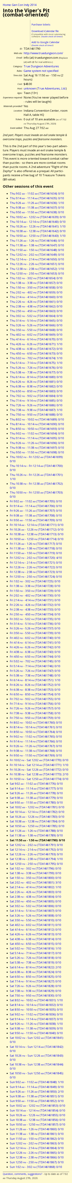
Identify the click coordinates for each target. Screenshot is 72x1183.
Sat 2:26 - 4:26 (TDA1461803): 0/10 (35, 892)
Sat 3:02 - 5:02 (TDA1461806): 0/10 (35, 906)
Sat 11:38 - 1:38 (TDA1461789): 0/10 (36, 835)
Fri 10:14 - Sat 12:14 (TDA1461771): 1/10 (39, 765)
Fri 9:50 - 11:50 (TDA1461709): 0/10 (36, 520)
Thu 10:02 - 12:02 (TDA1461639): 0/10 (38, 217)
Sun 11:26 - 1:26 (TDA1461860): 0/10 (37, 1129)
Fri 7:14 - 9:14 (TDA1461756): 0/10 (35, 704)
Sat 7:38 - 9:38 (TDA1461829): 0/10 (35, 991)
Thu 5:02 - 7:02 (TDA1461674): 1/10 (36, 358)
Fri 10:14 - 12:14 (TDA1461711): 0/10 (36, 525)
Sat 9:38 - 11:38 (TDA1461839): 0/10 (36, 1028)
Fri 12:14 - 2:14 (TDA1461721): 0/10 (36, 562)
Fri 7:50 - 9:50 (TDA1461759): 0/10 (35, 718)
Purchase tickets (40, 24)
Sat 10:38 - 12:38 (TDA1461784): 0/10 (37, 821)
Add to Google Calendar (45, 42)
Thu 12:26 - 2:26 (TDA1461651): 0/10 (37, 264)
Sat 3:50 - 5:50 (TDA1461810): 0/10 (35, 920)
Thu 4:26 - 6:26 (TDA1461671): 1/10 (36, 344)
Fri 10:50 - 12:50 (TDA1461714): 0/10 (36, 539)
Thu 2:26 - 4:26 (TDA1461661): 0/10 (36, 302)
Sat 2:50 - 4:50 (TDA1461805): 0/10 (35, 901)
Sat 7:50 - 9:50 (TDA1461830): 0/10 (35, 995)
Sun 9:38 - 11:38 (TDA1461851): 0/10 (37, 1096)
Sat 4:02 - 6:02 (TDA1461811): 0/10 (35, 925)
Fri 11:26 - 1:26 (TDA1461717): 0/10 (36, 544)
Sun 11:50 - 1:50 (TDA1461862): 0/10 (37, 1139)
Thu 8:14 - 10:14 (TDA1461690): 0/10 (37, 424)
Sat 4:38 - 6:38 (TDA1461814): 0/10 (35, 939)
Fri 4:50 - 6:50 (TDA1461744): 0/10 (35, 656)
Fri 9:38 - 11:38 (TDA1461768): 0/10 (36, 751)
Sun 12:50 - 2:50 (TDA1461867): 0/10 (37, 1162)
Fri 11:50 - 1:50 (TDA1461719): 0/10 (36, 553)
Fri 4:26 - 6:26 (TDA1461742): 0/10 (35, 647)
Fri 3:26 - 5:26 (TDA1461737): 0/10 (35, 628)
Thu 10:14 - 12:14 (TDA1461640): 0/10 (38, 222)
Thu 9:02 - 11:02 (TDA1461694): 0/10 (37, 433)
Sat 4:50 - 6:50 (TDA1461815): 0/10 (35, 944)
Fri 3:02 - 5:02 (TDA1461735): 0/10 (35, 619)
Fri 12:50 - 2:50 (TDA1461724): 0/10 (36, 577)
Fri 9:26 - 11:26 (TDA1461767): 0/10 (36, 746)
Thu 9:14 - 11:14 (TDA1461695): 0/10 (37, 438)
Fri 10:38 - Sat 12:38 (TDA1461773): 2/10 (39, 774)
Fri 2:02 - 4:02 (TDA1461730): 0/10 (35, 595)
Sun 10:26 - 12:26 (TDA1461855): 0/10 (37, 1115)
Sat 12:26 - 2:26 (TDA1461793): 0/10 (36, 854)
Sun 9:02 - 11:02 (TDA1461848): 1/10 (37, 1082)
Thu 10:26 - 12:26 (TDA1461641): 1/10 (38, 226)
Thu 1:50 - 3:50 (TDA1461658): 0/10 (36, 287)
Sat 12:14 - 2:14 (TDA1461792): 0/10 (36, 850)
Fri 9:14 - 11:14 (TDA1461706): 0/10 (36, 506)
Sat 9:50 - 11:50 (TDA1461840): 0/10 (36, 1033)
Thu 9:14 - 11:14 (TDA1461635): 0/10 (37, 198)
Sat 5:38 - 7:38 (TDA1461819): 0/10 (35, 962)
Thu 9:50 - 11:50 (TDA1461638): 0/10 (37, 212)
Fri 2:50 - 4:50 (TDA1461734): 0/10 (35, 614)
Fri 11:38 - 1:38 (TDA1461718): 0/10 (36, 548)
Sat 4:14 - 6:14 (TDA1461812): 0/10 (35, 929)
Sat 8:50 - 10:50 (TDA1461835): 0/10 (36, 1009)
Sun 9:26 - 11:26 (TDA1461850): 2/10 (37, 1092)
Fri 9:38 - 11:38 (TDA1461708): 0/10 (36, 515)
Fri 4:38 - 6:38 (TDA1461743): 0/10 (35, 652)
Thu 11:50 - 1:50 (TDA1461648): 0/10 (37, 250)
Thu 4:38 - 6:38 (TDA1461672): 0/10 (36, 349)
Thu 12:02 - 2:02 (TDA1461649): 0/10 (37, 255)
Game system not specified (41, 71)
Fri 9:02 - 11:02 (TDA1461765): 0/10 (36, 736)
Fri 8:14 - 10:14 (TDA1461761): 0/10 (36, 727)
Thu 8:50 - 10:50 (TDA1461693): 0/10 (37, 429)
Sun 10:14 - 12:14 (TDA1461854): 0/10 (37, 1110)
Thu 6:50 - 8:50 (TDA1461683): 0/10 (36, 391)
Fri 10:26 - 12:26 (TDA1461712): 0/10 (36, 529)
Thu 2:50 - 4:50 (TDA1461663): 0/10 (36, 311)
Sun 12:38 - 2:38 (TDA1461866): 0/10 (37, 1157)
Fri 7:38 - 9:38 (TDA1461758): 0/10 (35, 713)
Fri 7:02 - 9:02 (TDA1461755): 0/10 (35, 699)
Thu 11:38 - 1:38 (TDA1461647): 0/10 (37, 245)
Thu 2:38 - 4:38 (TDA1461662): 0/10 (36, 306)
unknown (30, 88)
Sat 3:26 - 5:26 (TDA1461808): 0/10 (35, 915)
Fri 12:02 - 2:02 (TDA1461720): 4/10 (36, 558)
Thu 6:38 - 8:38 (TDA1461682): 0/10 (36, 386)
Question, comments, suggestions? (22, 1174)
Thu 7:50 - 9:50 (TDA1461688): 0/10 (36, 414)
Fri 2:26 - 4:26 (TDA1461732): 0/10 (35, 605)
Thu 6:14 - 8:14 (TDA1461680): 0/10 (36, 377)
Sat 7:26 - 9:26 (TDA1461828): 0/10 (35, 986)
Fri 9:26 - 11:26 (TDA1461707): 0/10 (36, 511)
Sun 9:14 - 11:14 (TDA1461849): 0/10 (37, 1087)
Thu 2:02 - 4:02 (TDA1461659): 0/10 (36, 292)
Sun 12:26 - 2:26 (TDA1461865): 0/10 (37, 1153)
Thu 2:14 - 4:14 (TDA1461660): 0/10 (36, 297)
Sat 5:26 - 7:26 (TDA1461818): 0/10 (35, 958)
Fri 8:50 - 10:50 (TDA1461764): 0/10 (36, 732)
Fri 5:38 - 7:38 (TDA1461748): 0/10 (35, 675)
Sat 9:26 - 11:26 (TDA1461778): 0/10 (36, 793)
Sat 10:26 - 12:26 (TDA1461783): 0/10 (37, 817)
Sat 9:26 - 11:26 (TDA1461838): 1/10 (36, 1024)
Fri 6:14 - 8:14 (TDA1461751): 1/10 (35, 680)
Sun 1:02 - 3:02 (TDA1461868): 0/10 (36, 1167)
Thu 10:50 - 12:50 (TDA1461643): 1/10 (38, 236)
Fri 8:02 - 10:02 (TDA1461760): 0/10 (36, 722)
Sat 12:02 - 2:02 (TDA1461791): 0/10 (36, 845)
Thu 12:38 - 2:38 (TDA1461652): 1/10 (37, 269)
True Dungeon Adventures (41, 66)
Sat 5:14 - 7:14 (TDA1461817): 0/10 (35, 953)
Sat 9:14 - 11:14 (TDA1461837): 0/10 (36, 1019)
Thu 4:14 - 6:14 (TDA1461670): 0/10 (36, 339)
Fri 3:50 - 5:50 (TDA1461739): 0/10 (35, 633)
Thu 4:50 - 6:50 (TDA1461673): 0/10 (36, 353)
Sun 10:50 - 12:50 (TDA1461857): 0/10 (37, 1124)
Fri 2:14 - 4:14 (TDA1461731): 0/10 (35, 600)
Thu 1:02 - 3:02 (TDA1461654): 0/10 (36, 278)
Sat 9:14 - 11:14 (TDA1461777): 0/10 (36, 788)
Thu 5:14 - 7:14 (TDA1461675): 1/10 (36, 363)
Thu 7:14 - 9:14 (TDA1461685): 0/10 (36, 400)
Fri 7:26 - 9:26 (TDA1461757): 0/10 (35, 708)
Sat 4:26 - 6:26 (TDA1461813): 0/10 (35, 934)
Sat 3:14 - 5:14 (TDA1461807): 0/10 (35, 911)
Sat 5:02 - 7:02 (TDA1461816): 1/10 (35, 948)
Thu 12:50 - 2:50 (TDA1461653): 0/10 (37, 273)
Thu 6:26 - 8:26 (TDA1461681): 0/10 (36, 382)
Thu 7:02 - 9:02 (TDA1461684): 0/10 (36, 396)
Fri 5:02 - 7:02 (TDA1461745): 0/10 (35, 661)
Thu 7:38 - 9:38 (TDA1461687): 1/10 (36, 410)
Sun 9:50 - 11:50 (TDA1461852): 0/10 (37, 1101)
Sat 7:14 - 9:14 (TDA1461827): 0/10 (35, 981)
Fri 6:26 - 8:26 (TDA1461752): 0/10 (35, 685)
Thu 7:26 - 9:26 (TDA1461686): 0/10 (36, 405)
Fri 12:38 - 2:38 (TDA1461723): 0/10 (36, 572)
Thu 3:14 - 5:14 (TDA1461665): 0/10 (36, 320)
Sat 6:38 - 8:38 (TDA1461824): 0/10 (35, 972)
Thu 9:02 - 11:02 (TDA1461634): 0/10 (37, 193)
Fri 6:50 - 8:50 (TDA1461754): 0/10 (35, 694)
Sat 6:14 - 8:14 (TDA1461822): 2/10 (35, 967)
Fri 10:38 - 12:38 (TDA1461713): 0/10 (36, 534)
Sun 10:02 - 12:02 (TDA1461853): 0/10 (37, 1106)
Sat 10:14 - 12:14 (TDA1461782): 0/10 (37, 812)
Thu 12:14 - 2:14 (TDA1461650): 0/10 (37, 259)
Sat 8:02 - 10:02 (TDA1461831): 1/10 (36, 1000)
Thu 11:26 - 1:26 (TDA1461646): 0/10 (37, 241)
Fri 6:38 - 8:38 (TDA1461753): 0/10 (35, 690)
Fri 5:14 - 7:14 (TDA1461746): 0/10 (35, 666)
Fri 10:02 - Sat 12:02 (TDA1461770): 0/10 (39, 760)
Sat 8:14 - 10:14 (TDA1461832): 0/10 (36, 1005)
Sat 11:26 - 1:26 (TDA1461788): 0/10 (36, 831)
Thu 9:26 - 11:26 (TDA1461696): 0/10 (37, 443)
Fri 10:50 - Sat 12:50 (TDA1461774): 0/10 (39, 779)
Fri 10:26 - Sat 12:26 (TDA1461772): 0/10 (39, 770)
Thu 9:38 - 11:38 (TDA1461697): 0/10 (37, 448)
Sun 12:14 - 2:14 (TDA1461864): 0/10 (37, 1148)
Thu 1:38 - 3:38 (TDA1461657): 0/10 (36, 283)
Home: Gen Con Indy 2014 (19, 5)
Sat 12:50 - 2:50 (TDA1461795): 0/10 (36, 864)
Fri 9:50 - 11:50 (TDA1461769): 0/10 (36, 755)
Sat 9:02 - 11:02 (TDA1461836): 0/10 (36, 1014)
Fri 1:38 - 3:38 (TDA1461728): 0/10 (35, 586)
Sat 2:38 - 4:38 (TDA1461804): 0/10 (35, 897)
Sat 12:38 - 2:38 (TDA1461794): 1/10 (36, 859)
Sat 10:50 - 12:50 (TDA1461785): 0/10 (37, 826)
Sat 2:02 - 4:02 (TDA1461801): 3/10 (35, 882)
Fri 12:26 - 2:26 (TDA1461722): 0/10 (36, 567)
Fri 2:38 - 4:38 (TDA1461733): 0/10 (35, 609)
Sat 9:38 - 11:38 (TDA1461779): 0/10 (36, 798)
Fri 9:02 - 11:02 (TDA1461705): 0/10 (36, 501)
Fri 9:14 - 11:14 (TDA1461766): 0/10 (36, 741)
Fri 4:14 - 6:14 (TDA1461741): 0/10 (35, 642)
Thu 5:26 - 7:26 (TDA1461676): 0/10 (36, 368)
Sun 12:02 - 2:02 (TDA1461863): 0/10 (37, 1143)
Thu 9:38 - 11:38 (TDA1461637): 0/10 (37, 207)
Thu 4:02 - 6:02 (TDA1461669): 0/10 (36, 335)
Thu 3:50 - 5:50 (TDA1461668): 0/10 (36, 330)
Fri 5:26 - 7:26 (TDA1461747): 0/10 (35, 671)
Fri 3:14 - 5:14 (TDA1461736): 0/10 (35, 624)
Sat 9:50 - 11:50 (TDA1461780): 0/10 (36, 802)
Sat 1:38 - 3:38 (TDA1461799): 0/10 (35, 873)
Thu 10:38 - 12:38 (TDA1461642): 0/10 (38, 231)
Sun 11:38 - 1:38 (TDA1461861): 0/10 (37, 1134)
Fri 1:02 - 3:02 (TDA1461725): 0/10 (35, 581)
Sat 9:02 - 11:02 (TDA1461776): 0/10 (36, 784)
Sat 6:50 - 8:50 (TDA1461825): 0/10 (35, 977)
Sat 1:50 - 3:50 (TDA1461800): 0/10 (35, 878)
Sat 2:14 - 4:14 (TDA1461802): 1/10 (35, 887)
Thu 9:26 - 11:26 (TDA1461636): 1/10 (37, 203)
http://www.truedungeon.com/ (43, 53)
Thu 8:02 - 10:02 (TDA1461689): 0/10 (37, 419)
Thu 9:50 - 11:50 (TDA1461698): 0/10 (37, 452)
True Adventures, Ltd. (52, 88)
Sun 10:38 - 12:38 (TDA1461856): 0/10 (37, 1120)
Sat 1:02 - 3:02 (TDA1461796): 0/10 (35, 868)
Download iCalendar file (45, 31)
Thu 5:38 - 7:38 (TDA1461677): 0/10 (36, 372)
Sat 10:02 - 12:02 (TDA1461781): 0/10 (37, 807)
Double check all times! (51, 36)
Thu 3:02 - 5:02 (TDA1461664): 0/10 (36, 316)
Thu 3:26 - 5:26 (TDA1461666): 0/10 (36, 325)
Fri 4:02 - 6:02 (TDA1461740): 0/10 (35, 638)
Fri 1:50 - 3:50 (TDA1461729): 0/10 (35, 591)
